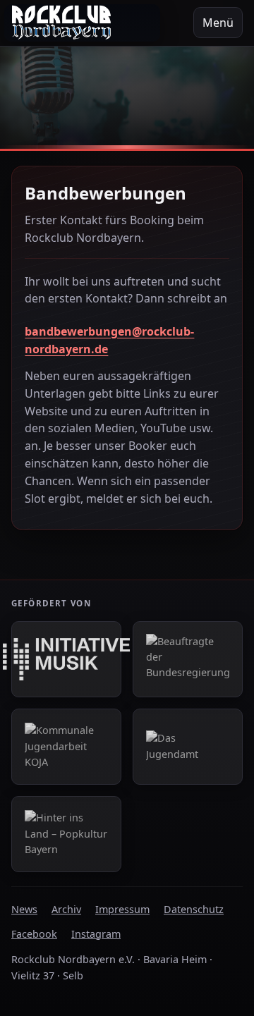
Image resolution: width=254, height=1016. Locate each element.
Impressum (122, 909)
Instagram (96, 934)
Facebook (34, 934)
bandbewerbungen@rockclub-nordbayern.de (109, 340)
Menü (218, 22)
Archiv (66, 909)
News (24, 909)
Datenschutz (194, 909)
